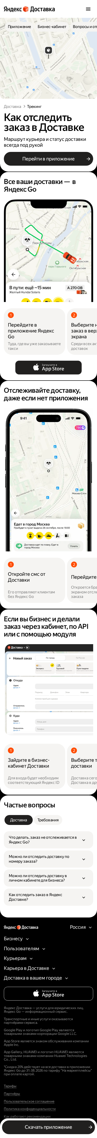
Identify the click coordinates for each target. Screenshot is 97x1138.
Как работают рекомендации (27, 1116)
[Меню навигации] (88, 9)
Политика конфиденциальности (30, 1109)
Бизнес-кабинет (52, 26)
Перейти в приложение (48, 159)
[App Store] (48, 367)
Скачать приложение (48, 1127)
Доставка (12, 106)
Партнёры (12, 1094)
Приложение (19, 26)
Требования (48, 820)
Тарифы (10, 1086)
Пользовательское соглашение (29, 1101)
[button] (48, 839)
